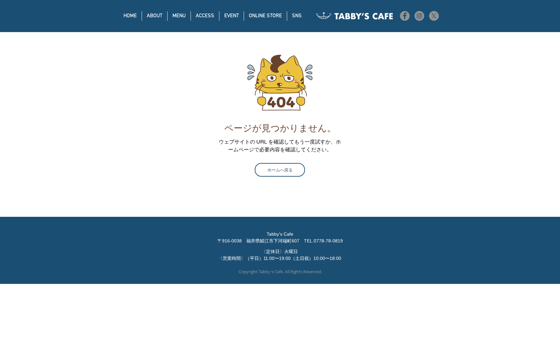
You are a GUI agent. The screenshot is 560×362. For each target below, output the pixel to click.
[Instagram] (419, 16)
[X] (434, 16)
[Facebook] (405, 16)
